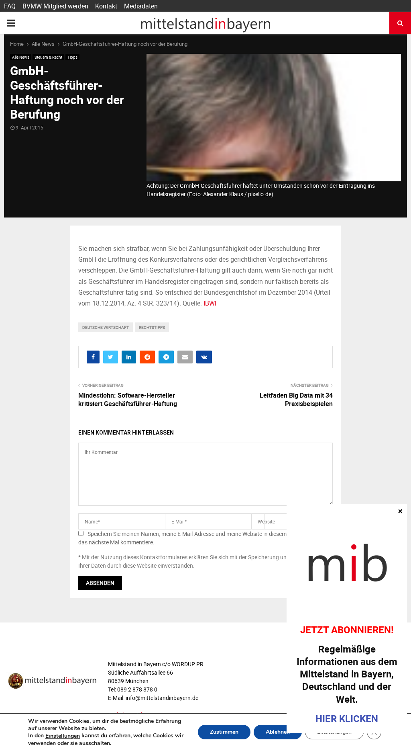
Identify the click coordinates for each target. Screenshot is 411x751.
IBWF (210, 303)
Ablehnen (278, 732)
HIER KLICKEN (346, 718)
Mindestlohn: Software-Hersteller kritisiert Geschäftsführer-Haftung (127, 399)
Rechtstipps (152, 327)
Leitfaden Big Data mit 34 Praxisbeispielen (296, 399)
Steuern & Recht (48, 57)
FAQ (10, 6)
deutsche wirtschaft (105, 327)
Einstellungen (62, 736)
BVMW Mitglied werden (55, 6)
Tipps (72, 57)
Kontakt (106, 6)
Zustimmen (224, 732)
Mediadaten (141, 6)
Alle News (20, 57)
